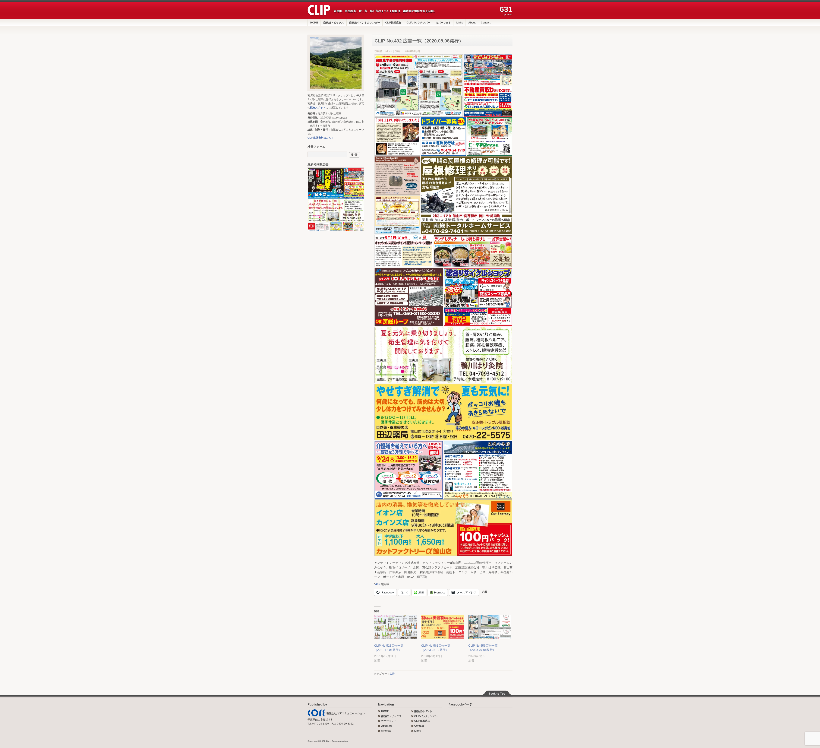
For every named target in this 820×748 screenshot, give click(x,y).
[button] (418, 85)
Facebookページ (460, 704)
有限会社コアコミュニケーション (346, 713)
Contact (486, 22)
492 (377, 584)
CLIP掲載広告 (393, 22)
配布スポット (317, 107)
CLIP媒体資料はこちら (321, 137)
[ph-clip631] (336, 63)
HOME (314, 22)
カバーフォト (443, 22)
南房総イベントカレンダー (364, 22)
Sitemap (386, 730)
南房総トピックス (333, 22)
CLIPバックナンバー (418, 22)
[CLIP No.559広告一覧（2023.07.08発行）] (489, 627)
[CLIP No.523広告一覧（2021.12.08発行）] (395, 627)
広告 (392, 673)
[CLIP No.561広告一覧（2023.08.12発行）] (442, 627)
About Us (386, 725)
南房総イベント (423, 711)
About (472, 22)
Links (459, 22)
